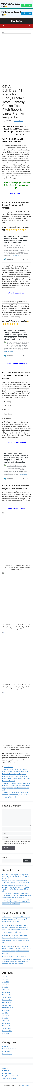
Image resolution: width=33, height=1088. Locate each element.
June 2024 (5, 984)
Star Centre (16, 21)
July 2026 (5, 976)
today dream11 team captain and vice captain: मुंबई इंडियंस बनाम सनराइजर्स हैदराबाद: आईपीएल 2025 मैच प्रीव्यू (16, 919)
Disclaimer (5, 1070)
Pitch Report (19, 776)
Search (4, 857)
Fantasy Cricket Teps (20, 769)
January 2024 (6, 997)
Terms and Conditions (9, 1078)
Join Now (27, 5)
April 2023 (5, 1020)
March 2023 (6, 1023)
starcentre (5, 925)
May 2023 (5, 1018)
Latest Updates (7, 1054)
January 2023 (6, 1028)
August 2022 (6, 1033)
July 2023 (5, 1013)
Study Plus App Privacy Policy (11, 1076)
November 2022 (7, 1031)
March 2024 (6, 992)
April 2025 (5, 982)
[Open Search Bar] (29, 26)
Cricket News (8, 767)
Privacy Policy (6, 1073)
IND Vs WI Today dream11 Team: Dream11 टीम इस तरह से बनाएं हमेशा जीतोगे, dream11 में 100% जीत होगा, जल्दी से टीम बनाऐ (16, 795)
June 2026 (5, 979)
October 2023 (6, 1005)
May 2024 (5, 987)
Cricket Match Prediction (9, 1049)
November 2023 (7, 1002)
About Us (5, 1068)
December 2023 (7, 1000)
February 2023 (6, 1026)
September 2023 (7, 1007)
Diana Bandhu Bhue (8, 946)
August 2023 (6, 1010)
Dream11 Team (8, 769)
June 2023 (5, 1015)
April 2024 (5, 989)
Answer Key (6, 1046)
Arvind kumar (6, 917)
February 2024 (6, 995)
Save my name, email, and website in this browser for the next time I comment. (17, 842)
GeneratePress (25, 1085)
